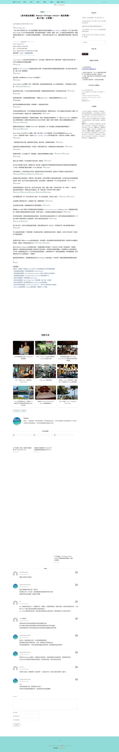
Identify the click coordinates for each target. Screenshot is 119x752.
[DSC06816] (17, 93)
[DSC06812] (46, 243)
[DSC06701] (27, 86)
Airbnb (93, 95)
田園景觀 (23, 410)
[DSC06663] (17, 129)
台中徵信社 (88, 125)
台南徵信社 (95, 125)
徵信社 (85, 123)
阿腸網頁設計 (62, 748)
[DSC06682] (17, 156)
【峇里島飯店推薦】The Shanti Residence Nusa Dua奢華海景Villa (31, 275)
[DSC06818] (71, 91)
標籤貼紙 (101, 111)
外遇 (91, 130)
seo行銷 (84, 111)
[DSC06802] (53, 218)
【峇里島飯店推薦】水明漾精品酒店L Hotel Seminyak (28, 271)
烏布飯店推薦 (16, 410)
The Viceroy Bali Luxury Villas (51, 209)
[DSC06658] (17, 107)
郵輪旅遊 (89, 111)
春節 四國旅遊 (95, 120)
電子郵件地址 (16, 716)
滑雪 (51, 2)
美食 (44, 2)
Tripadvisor (84, 97)
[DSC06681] (66, 153)
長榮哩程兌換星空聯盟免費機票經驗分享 (92, 26)
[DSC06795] (17, 221)
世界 (38, 2)
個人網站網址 (16, 720)
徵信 (86, 129)
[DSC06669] (17, 174)
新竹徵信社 (101, 132)
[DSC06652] (17, 73)
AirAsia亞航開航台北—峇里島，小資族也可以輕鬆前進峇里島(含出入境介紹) (23, 403)
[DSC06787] (19, 28)
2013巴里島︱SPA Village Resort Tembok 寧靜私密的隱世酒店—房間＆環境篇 (63, 558)
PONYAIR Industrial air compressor (95, 116)
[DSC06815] (17, 228)
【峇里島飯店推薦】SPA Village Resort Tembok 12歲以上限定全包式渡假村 (34, 273)
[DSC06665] (17, 149)
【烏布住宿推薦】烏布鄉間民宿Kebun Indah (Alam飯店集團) (30, 282)
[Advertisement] (45, 313)
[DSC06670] (24, 174)
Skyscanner (85, 99)
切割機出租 (87, 115)
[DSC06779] (17, 192)
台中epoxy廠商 (85, 118)
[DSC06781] (32, 192)
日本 (31, 2)
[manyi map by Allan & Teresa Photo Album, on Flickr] (16, 64)
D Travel (84, 92)
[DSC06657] (24, 122)
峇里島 (42, 11)
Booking (40, 135)
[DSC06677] (48, 161)
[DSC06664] (69, 146)
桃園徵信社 (98, 123)
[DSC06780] (24, 192)
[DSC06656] (17, 122)
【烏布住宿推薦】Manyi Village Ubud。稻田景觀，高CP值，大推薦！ (32, 280)
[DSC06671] (32, 174)
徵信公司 (91, 127)
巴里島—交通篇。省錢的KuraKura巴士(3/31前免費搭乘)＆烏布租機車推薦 (34, 269)
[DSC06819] (19, 86)
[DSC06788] (47, 192)
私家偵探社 (84, 127)
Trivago (99, 97)
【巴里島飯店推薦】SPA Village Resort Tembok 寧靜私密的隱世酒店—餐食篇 (67, 358)
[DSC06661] (24, 129)
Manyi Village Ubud (57, 30)
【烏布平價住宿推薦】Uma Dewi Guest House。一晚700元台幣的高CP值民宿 (34, 284)
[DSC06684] (46, 113)
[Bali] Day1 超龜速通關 (45, 380)
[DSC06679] (71, 180)
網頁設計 (94, 138)
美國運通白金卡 (86, 100)
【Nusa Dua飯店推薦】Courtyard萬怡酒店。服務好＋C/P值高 (30, 287)
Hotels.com (85, 95)
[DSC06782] (46, 205)
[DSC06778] (63, 196)
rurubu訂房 (84, 90)
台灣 (24, 2)
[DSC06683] (17, 138)
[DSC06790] (39, 192)
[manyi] (15, 262)
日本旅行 (94, 92)
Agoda (35, 135)
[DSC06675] (58, 153)
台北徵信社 (91, 123)
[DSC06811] (38, 243)
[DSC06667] (59, 142)
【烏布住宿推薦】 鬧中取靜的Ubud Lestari (25, 278)
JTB (98, 92)
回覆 (76, 572)
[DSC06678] (47, 167)
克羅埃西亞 (95, 111)
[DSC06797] (24, 221)
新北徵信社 (88, 132)
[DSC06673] (39, 174)
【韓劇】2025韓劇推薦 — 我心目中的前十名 (93, 17)
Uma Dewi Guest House (23, 68)
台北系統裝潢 (96, 113)
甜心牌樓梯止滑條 (95, 118)
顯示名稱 (15, 712)
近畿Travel (89, 92)
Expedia (46, 135)
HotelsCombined (92, 97)
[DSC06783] (67, 212)
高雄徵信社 (101, 125)
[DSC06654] (17, 80)
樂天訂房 (90, 90)
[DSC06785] (49, 201)
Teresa (31, 24)
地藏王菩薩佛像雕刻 (87, 113)
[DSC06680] (17, 183)
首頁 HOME (17, 2)
